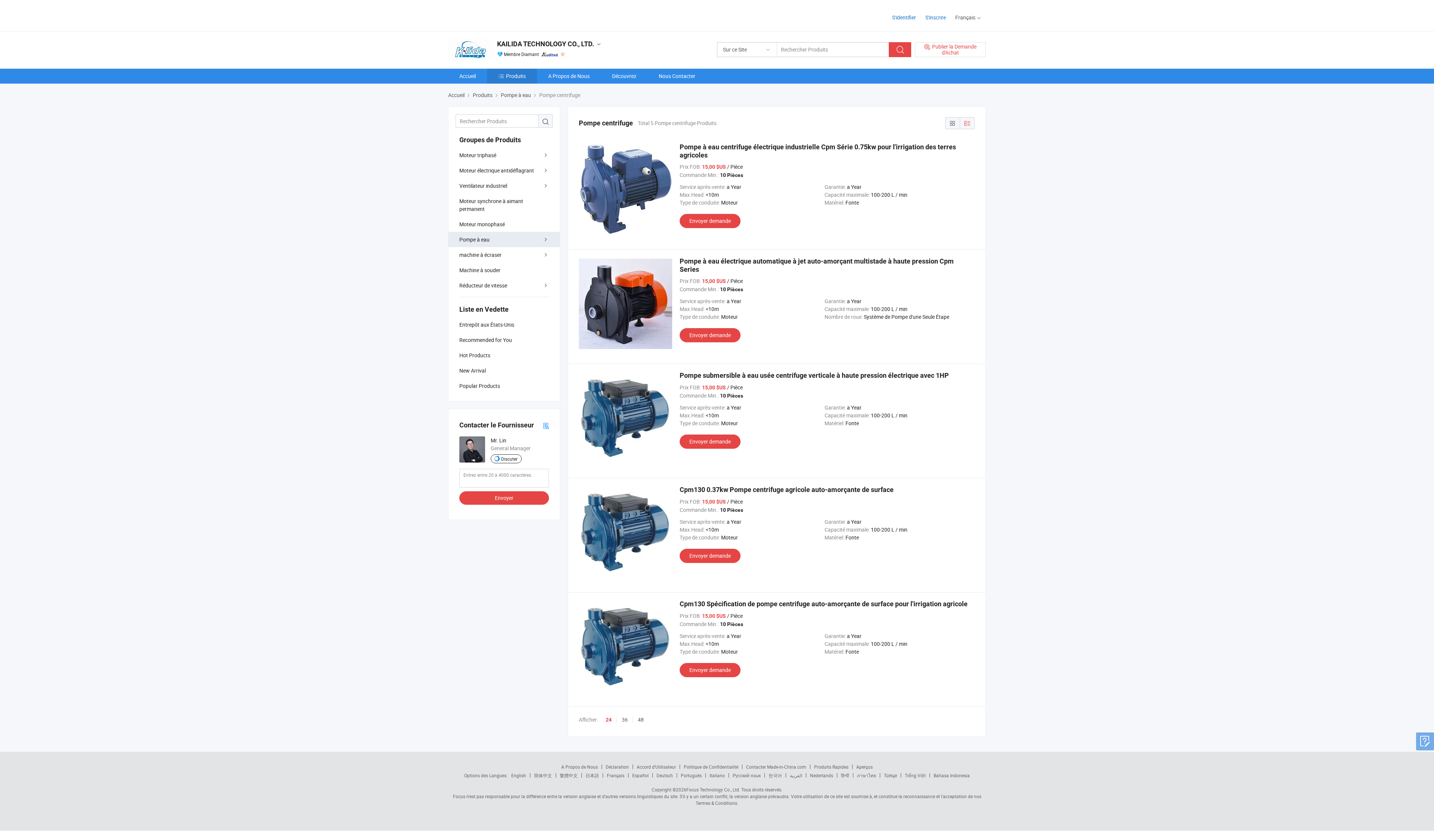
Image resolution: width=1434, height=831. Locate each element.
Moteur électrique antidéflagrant (496, 170)
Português (691, 775)
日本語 (592, 775)
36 (625, 719)
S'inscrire (935, 17)
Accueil (467, 76)
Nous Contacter (677, 76)
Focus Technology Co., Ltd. (713, 790)
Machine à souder (479, 270)
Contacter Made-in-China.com (776, 767)
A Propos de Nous (569, 76)
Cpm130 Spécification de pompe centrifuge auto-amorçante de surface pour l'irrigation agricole (824, 604)
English (518, 775)
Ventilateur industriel (483, 185)
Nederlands (821, 775)
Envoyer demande (710, 220)
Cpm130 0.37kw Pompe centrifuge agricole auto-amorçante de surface (787, 490)
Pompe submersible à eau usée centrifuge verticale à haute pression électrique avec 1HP (814, 375)
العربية (796, 775)
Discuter (509, 459)
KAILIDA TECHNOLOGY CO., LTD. (545, 44)
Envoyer (504, 497)
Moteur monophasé (482, 224)
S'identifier (904, 17)
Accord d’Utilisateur (656, 767)
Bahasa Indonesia (952, 775)
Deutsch (665, 775)
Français (615, 775)
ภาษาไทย (866, 775)
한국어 (775, 775)
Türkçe (890, 775)
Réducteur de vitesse (483, 285)
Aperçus (864, 767)
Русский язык (747, 775)
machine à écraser (480, 254)
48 (641, 719)
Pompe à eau (474, 239)
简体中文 (543, 775)
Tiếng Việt (915, 775)
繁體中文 (569, 775)
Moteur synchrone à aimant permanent (491, 204)
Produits (516, 76)
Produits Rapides (831, 767)
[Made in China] (496, 15)
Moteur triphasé (477, 155)
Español (640, 775)
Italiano (717, 775)
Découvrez (624, 76)
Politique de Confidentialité (711, 767)
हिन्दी (845, 775)
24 (609, 720)
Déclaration (617, 767)
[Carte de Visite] (546, 425)
